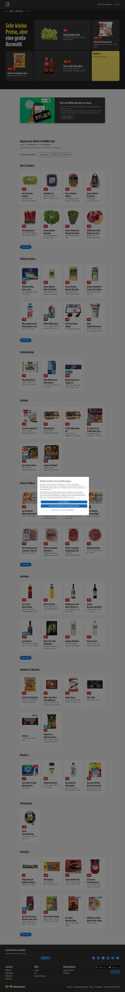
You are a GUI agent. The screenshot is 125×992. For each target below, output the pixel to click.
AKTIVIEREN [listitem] (63, 502)
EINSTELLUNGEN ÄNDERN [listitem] (62, 510)
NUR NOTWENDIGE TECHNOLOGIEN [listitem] (64, 506)
